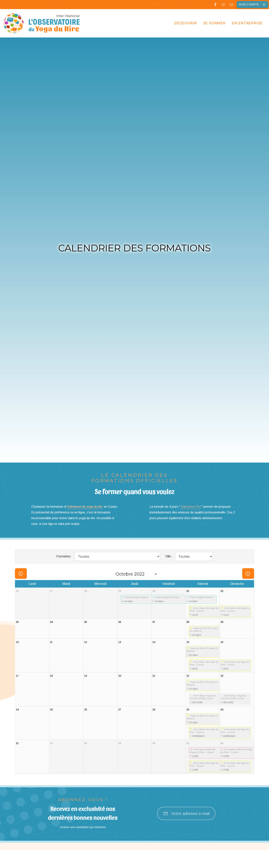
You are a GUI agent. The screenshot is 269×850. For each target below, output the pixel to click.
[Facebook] (215, 4)
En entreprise (247, 23)
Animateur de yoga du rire (84, 506)
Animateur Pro (191, 506)
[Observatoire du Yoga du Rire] (41, 23)
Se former (214, 23)
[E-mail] (231, 4)
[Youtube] (223, 4)
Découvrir (185, 23)
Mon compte (249, 4)
